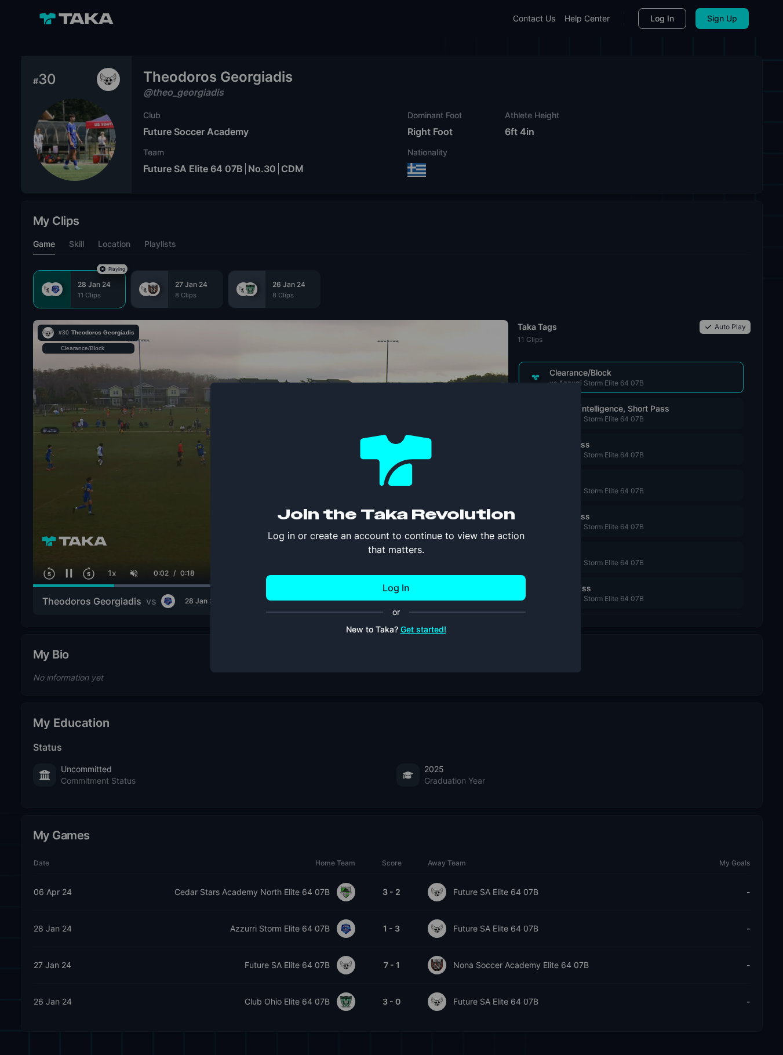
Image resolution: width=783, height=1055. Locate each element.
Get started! (423, 629)
